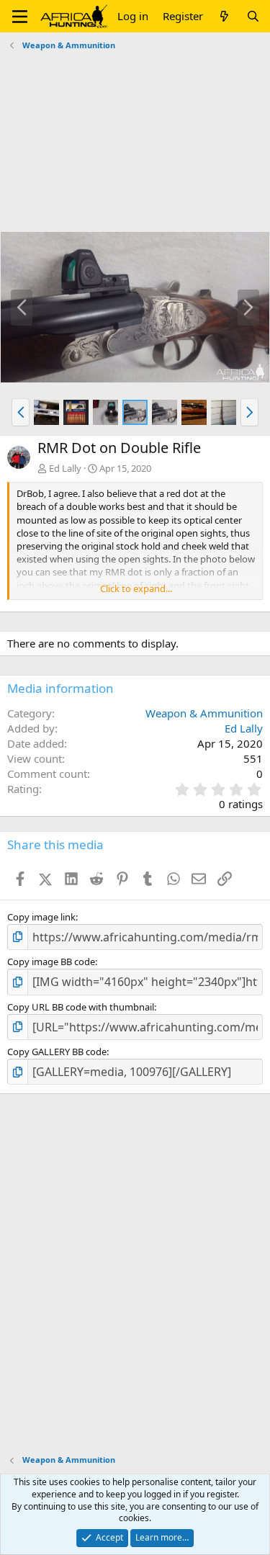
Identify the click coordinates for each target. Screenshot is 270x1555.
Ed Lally (65, 468)
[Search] (253, 16)
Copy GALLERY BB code (57, 1051)
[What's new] (224, 16)
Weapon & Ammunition (204, 713)
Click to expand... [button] (136, 588)
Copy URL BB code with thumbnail (80, 1006)
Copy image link (41, 916)
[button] (20, 16)
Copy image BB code (51, 961)
